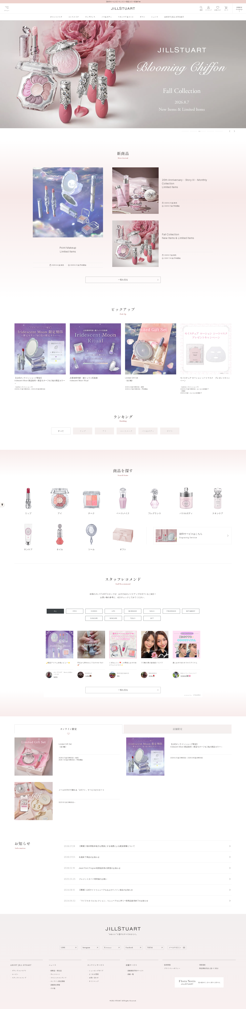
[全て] (55, 611)
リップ (83, 431)
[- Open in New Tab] (196, 695)
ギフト (170, 431)
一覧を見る (123, 690)
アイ (104, 431)
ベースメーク (126, 431)
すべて (61, 431)
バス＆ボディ (148, 431)
